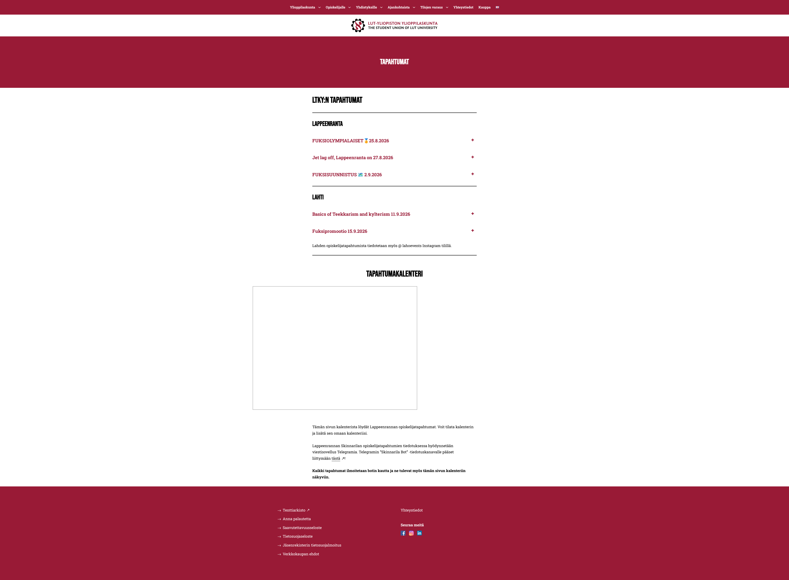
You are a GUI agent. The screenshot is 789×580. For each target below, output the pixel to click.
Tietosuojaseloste (298, 536)
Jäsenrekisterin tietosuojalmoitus (312, 545)
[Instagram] (411, 533)
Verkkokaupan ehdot (301, 553)
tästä (336, 458)
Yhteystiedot (412, 510)
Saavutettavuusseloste (302, 527)
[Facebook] (403, 533)
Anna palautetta (297, 518)
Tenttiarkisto (294, 510)
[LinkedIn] (419, 533)
